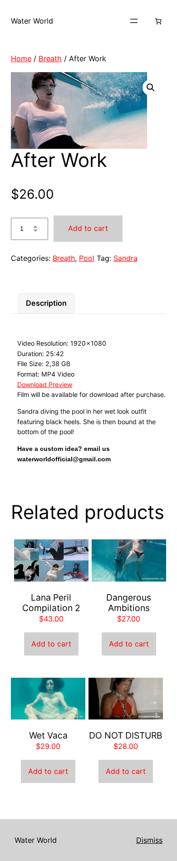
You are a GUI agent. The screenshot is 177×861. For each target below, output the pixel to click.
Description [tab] (46, 303)
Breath (50, 58)
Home (21, 58)
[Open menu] (133, 20)
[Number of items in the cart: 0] (158, 21)
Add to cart (88, 228)
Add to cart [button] (51, 643)
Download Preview (44, 384)
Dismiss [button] (149, 840)
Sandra (125, 258)
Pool (86, 258)
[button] (151, 87)
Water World (32, 20)
